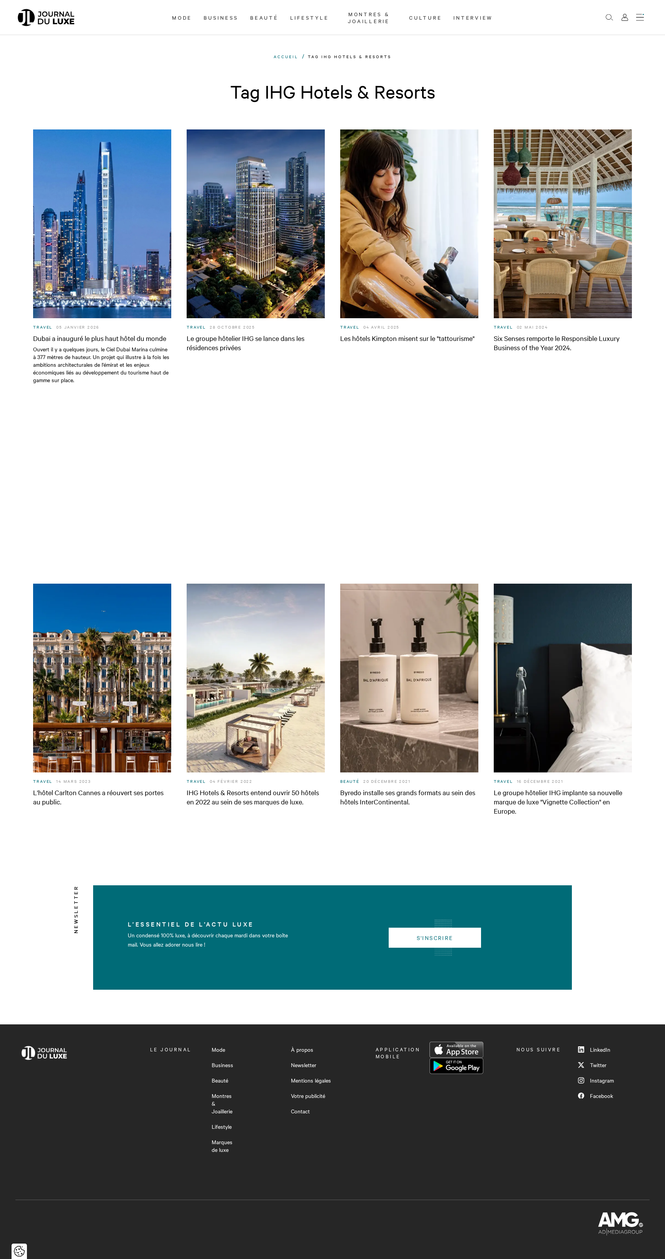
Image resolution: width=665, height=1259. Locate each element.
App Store (456, 1050)
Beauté (264, 17)
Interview (473, 17)
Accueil (286, 56)
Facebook (601, 1096)
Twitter (598, 1065)
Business (221, 17)
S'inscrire (435, 938)
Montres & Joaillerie (369, 17)
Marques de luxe (222, 1145)
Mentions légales (311, 1080)
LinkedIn (600, 1049)
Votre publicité (308, 1096)
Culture (425, 17)
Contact (300, 1111)
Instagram (602, 1080)
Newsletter (303, 1065)
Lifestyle (309, 17)
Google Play (456, 1066)
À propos (302, 1049)
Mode (182, 17)
